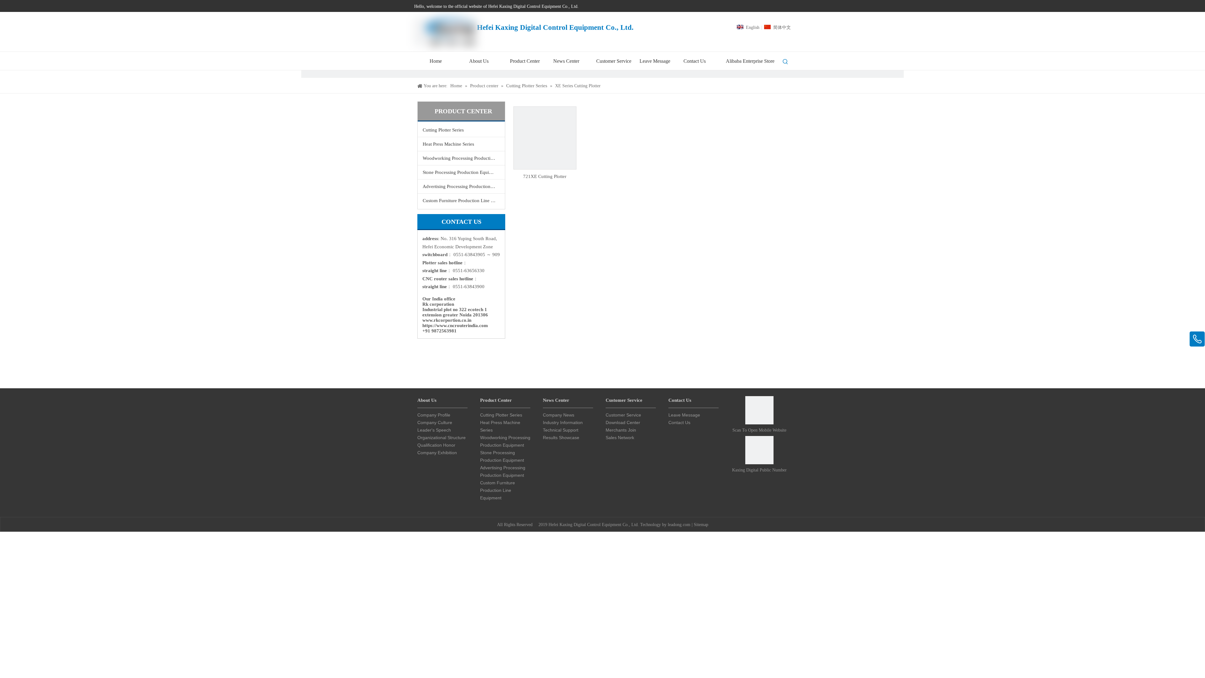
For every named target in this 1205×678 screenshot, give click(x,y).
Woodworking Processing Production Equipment (464, 158)
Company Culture (434, 422)
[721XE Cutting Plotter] (545, 137)
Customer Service (623, 414)
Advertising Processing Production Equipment (464, 186)
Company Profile (433, 414)
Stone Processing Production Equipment (462, 172)
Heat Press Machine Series (448, 144)
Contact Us (679, 422)
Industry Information (563, 422)
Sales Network (620, 437)
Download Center (623, 422)
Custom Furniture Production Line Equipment (464, 200)
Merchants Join (621, 430)
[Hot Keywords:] (785, 62)
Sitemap (701, 524)
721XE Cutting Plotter (544, 176)
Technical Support (560, 430)
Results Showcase (561, 437)
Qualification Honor (436, 445)
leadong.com (679, 524)
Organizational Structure (441, 437)
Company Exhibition (437, 452)
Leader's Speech (434, 430)
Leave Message (684, 414)
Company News (558, 414)
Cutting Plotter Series (443, 129)
